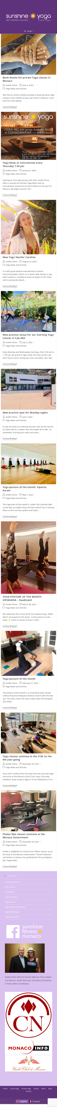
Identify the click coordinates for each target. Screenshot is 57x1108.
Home (5, 1088)
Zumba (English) (12, 917)
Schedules (9, 892)
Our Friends (10, 887)
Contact (28, 1091)
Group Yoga (14, 1088)
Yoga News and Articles (16, 88)
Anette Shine (11, 85)
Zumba (36, 1088)
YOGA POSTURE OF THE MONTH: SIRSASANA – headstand (22, 598)
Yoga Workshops (12, 912)
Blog (50, 1088)
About (43, 1088)
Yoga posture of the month (19, 678)
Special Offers (11, 897)
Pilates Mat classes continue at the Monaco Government (24, 836)
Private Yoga (26, 1088)
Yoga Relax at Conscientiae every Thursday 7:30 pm (23, 164)
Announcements (12, 882)
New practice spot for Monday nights (25, 412)
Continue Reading (10, 107)
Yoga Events (10, 902)
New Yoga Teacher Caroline (19, 257)
